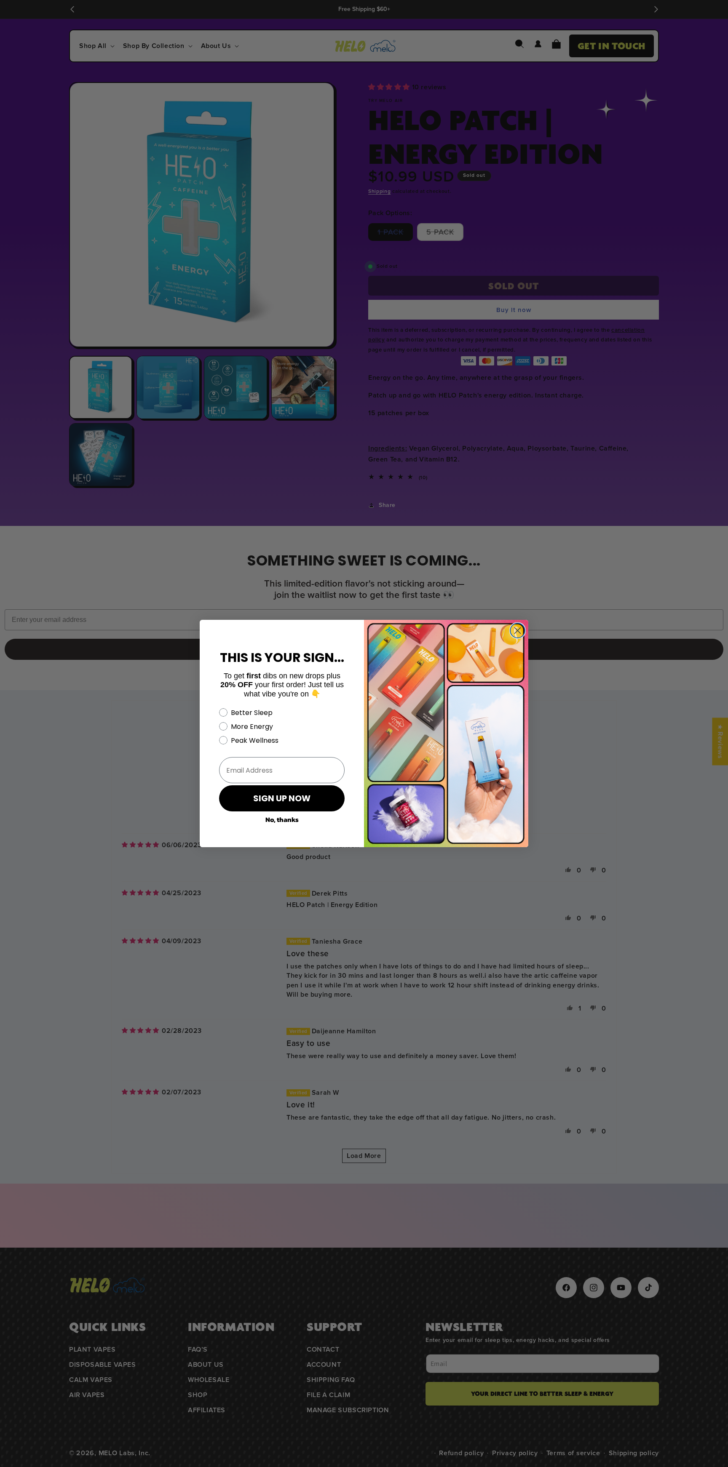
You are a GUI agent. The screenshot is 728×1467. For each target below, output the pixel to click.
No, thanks (282, 819)
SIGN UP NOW (281, 798)
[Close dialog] (517, 630)
